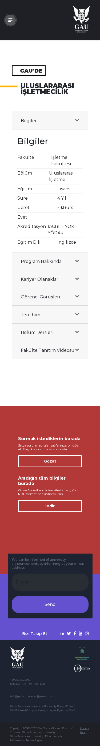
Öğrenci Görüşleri (40, 296)
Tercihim (30, 314)
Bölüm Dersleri (37, 332)
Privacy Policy (84, 730)
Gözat (50, 461)
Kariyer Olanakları (40, 279)
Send (50, 604)
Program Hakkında (41, 261)
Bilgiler (29, 120)
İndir (50, 506)
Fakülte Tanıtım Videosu (47, 350)
